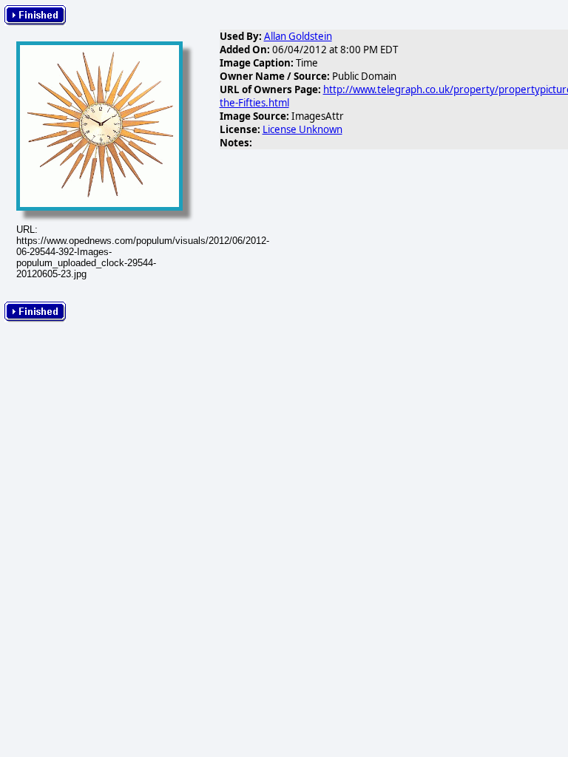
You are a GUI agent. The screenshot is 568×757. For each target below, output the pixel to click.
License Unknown (302, 129)
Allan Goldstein (298, 36)
